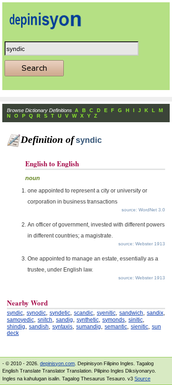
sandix (155, 313)
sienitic (139, 326)
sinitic (135, 320)
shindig (16, 326)
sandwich (131, 313)
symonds (113, 320)
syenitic (106, 313)
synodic (36, 313)
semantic (116, 326)
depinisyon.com (57, 363)
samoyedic (20, 320)
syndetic (60, 313)
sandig (64, 320)
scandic (83, 313)
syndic (15, 313)
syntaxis (62, 326)
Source (142, 378)
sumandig (88, 326)
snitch (45, 320)
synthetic (88, 320)
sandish (39, 326)
